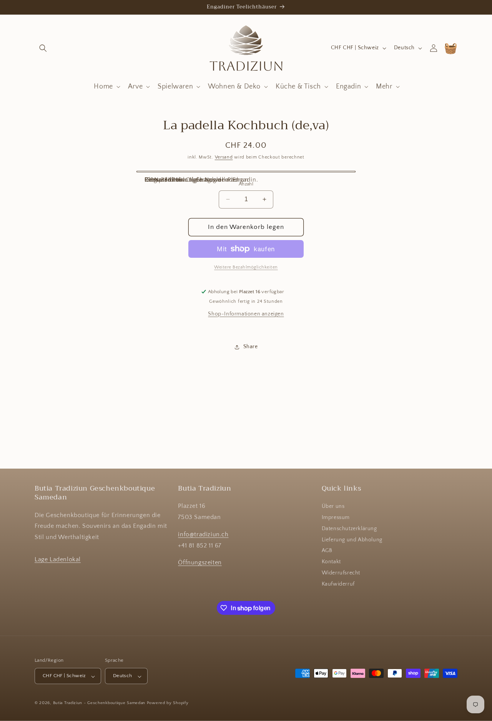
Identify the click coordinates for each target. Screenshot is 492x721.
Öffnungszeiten (199, 562)
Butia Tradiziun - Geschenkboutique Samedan (99, 703)
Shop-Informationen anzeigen (246, 314)
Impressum (336, 518)
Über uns (333, 507)
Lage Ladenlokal (58, 559)
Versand (224, 157)
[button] (43, 48)
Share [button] (250, 347)
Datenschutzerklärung (349, 529)
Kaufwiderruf (338, 584)
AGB (327, 551)
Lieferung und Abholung (352, 540)
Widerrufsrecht (341, 573)
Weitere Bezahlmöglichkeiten (246, 267)
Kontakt (331, 562)
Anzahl (246, 184)
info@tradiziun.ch (203, 534)
